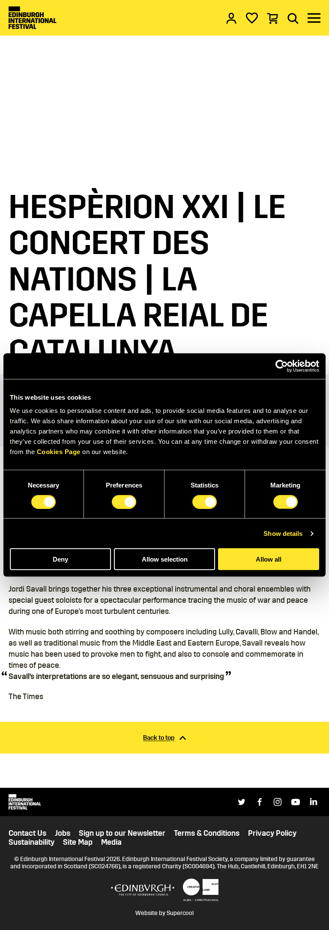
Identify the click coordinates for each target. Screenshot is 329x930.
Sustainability (31, 842)
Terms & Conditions (206, 833)
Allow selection (165, 559)
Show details (282, 533)
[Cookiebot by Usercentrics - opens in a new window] (281, 365)
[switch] (124, 501)
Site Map (78, 842)
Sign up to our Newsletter (122, 833)
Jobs (62, 833)
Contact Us (27, 833)
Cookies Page (59, 451)
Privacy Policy (272, 833)
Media (111, 842)
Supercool (180, 913)
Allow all (268, 559)
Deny (60, 559)
